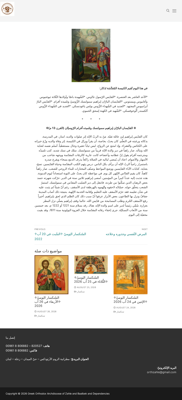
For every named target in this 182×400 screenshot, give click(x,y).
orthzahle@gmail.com (161, 372)
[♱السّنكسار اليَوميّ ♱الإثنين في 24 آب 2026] (131, 274)
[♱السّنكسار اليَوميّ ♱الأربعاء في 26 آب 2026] (51, 274)
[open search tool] (168, 10)
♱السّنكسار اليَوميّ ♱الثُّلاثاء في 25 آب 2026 (91, 279)
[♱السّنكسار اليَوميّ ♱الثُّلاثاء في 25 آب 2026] (91, 264)
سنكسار (41, 316)
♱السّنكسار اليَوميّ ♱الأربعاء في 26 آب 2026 (47, 302)
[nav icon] (174, 10)
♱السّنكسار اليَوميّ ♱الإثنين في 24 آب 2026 (130, 300)
